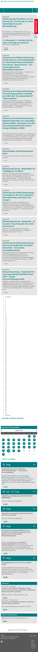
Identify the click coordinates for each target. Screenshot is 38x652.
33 (6, 359)
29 (6, 351)
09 (34, 439)
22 (6, 338)
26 (6, 345)
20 (6, 334)
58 (6, 406)
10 (6, 315)
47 (6, 385)
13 (6, 321)
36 (6, 364)
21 (6, 336)
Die (4, 32)
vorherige (8, 297)
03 (3, 439)
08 (29, 439)
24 (6, 342)
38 (6, 368)
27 (6, 347)
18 (6, 330)
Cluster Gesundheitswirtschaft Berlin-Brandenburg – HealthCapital (10, 637)
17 (6, 329)
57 (6, 404)
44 (6, 379)
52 (6, 394)
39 (6, 370)
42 (6, 376)
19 (6, 332)
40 (6, 372)
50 (6, 391)
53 (6, 396)
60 (6, 409)
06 (19, 439)
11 (5, 317)
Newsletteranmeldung (9, 615)
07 (24, 439)
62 (6, 413)
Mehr (5, 487)
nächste (7, 415)
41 (6, 374)
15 (6, 325)
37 (6, 366)
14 (6, 323)
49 (6, 389)
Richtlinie (8, 32)
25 (6, 344)
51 (6, 392)
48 (6, 387)
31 (6, 355)
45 (6, 381)
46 (6, 383)
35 (6, 362)
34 (6, 360)
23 (6, 340)
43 (6, 377)
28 (6, 349)
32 (6, 357)
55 (6, 400)
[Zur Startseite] (18, 2)
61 (6, 411)
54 (6, 398)
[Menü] (6, 10)
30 (6, 353)
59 (6, 407)
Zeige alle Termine (8, 459)
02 (34, 436)
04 (8, 439)
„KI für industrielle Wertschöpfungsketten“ (15, 476)
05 (13, 439)
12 (6, 319)
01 (29, 436)
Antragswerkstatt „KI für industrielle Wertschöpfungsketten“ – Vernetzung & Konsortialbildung (14, 470)
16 (6, 327)
